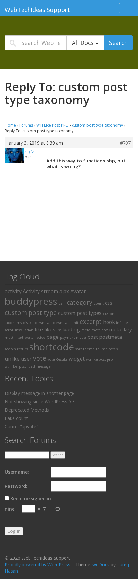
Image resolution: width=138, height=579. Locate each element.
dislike (28, 322)
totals (113, 349)
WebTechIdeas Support (37, 9)
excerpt (91, 321)
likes (49, 329)
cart (62, 303)
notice (39, 337)
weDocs (100, 564)
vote (39, 358)
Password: (16, 486)
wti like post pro (99, 359)
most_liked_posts (19, 337)
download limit (65, 322)
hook (109, 322)
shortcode (51, 346)
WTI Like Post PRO (52, 125)
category (79, 302)
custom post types (80, 313)
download (43, 322)
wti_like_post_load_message (28, 366)
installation (24, 330)
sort (78, 349)
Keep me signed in (30, 499)
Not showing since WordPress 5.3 (40, 402)
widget (77, 358)
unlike (12, 358)
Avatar (78, 291)
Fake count (16, 418)
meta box (99, 330)
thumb (102, 349)
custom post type (31, 312)
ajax (64, 291)
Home (10, 125)
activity (13, 291)
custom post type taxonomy (97, 125)
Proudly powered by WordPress (37, 564)
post (92, 336)
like (39, 329)
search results (16, 349)
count (99, 303)
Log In (14, 531)
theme (89, 349)
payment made (73, 337)
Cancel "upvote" (21, 427)
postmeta (110, 336)
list (58, 330)
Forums (26, 125)
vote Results (57, 359)
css (108, 302)
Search (118, 43)
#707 (125, 143)
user (26, 358)
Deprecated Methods (27, 410)
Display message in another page (39, 393)
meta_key (120, 329)
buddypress (31, 301)
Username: (17, 472)
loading (71, 329)
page (53, 336)
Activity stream (40, 291)
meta (85, 330)
